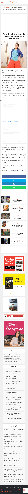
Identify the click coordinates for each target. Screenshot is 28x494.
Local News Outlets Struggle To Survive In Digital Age (17, 217)
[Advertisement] (14, 22)
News (7, 7)
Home (3, 7)
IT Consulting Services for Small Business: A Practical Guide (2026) (13, 435)
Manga (17, 199)
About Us (3, 490)
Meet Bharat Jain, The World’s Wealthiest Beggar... (17, 209)
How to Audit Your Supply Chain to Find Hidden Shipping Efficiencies (13, 470)
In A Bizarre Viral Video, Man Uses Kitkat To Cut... (17, 234)
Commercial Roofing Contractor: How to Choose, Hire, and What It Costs (13, 453)
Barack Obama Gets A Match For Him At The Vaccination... (17, 242)
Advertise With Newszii (18, 490)
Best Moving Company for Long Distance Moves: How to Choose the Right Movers (13, 441)
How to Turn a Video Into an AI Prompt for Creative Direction (12, 459)
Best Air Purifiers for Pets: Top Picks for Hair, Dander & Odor (13, 464)
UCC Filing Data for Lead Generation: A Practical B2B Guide (13, 430)
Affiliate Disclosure (5, 491)
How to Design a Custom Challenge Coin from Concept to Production (13, 480)
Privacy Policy (9, 490)
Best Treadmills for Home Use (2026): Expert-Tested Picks (14, 475)
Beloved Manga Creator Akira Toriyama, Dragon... (17, 201)
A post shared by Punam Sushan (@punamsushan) (15, 141)
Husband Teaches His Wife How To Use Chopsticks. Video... (17, 225)
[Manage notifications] (24, 490)
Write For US (13, 491)
